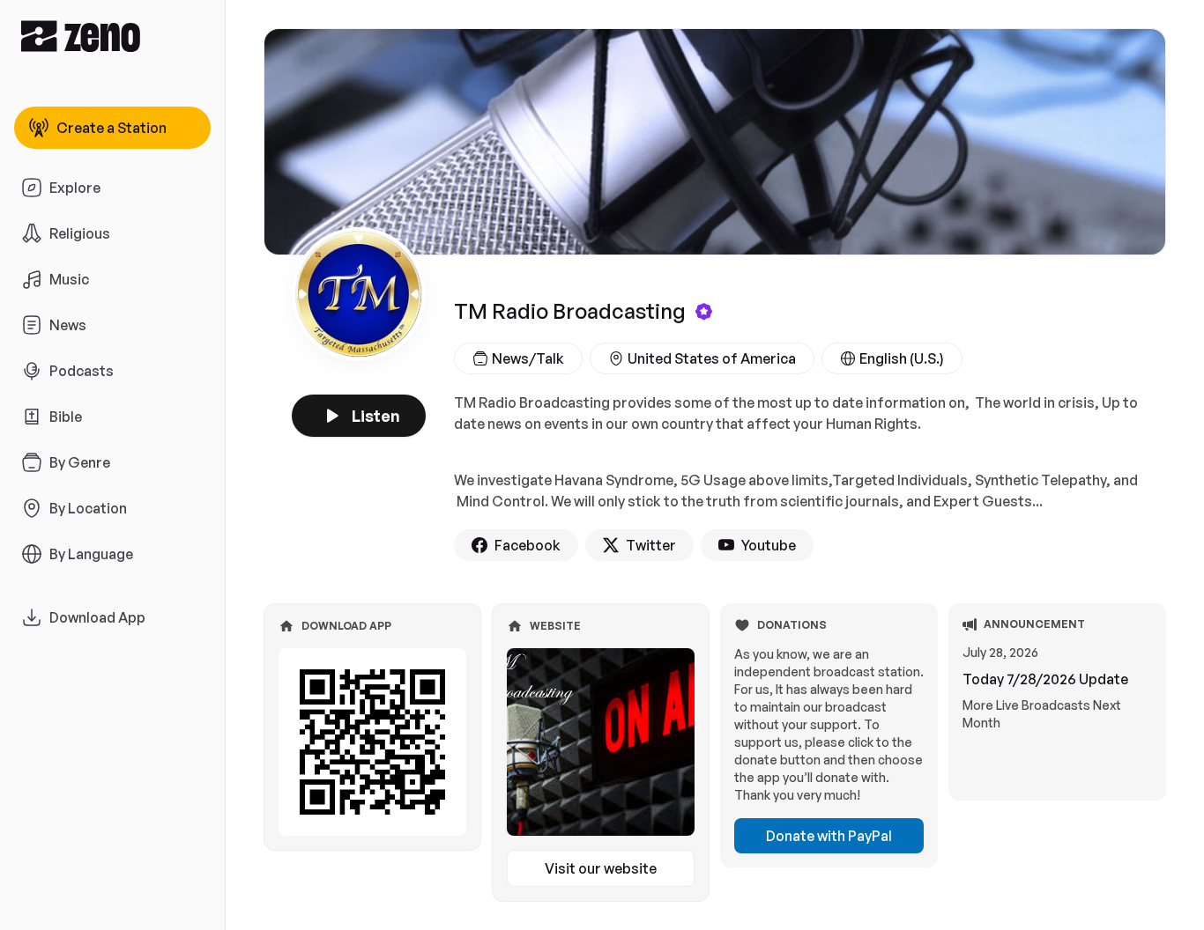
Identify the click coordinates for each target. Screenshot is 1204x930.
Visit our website (601, 868)
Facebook (527, 545)
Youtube (768, 545)
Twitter (651, 545)
